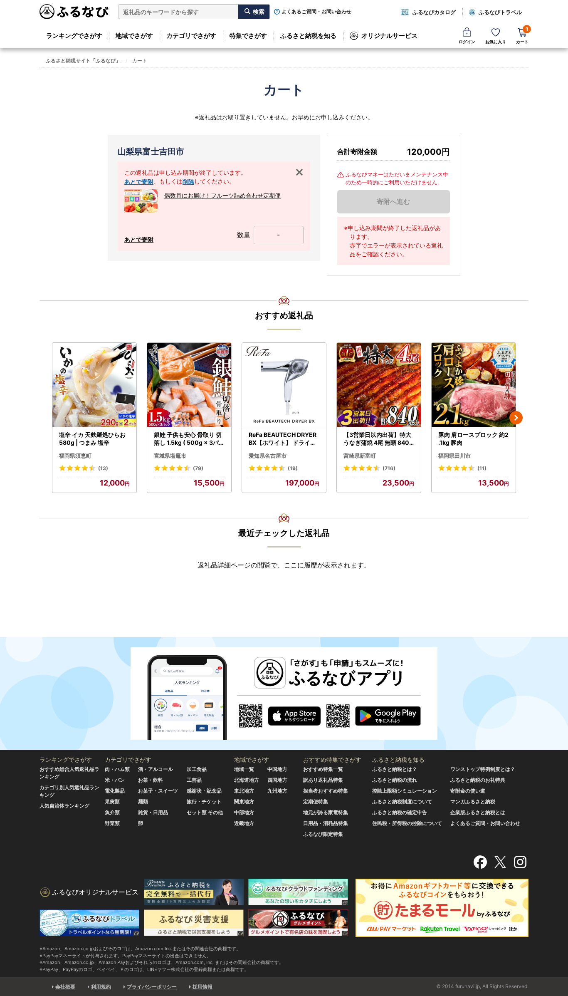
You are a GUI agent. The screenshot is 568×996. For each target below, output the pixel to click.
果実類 (112, 801)
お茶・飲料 (150, 780)
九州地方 (277, 791)
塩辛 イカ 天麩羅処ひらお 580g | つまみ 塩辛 (92, 438)
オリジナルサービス (389, 36)
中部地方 (244, 812)
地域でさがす (134, 36)
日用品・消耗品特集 (325, 823)
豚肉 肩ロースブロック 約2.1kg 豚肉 (473, 438)
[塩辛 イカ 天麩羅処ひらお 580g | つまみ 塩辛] (94, 385)
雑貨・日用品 (153, 812)
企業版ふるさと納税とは (477, 812)
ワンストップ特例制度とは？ (482, 769)
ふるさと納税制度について (402, 801)
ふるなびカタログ (434, 12)
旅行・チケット (204, 801)
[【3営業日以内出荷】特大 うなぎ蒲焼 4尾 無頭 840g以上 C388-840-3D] (379, 385)
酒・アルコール (155, 769)
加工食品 (197, 769)
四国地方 (277, 780)
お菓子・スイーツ (158, 791)
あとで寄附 (138, 181)
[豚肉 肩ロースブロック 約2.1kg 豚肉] (474, 385)
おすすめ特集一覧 (323, 769)
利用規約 (101, 987)
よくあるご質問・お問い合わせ (316, 11)
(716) (389, 468)
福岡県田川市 (454, 455)
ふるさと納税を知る (308, 36)
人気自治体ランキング (64, 806)
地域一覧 (244, 769)
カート (522, 35)
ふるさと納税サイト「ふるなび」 (83, 60)
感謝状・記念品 (204, 791)
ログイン (467, 41)
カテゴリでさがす (191, 36)
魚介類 (112, 812)
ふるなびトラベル (500, 12)
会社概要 (65, 987)
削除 (188, 181)
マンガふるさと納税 (472, 801)
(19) (293, 468)
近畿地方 (244, 823)
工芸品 (194, 780)
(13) (103, 468)
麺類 (143, 801)
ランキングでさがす (74, 36)
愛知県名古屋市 (267, 455)
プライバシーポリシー (152, 987)
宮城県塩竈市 (170, 455)
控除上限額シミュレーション (404, 791)
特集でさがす (248, 36)
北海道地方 (246, 780)
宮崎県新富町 (359, 455)
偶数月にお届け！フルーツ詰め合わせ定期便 (222, 195)
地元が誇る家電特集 (325, 812)
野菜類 (112, 823)
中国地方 (277, 769)
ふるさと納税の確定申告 (399, 812)
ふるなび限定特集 (323, 834)
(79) (198, 468)
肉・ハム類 (117, 769)
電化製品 (115, 791)
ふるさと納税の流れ (394, 780)
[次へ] (516, 417)
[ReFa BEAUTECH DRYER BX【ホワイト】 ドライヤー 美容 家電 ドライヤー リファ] (284, 385)
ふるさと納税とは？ (394, 769)
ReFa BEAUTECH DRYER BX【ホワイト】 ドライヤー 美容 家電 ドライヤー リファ (283, 439)
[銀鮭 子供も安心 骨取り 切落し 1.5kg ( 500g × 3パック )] (189, 385)
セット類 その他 (205, 812)
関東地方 (244, 801)
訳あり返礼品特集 (323, 780)
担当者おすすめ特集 (325, 791)
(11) (482, 468)
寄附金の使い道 (467, 791)
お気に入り (495, 41)
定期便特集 (315, 801)
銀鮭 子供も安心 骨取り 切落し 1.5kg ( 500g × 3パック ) (189, 439)
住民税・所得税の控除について (407, 823)
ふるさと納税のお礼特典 (477, 780)
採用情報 (202, 987)
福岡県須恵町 (75, 455)
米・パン (115, 780)
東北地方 (244, 791)
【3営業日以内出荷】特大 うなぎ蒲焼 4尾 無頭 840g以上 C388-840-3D (378, 439)
